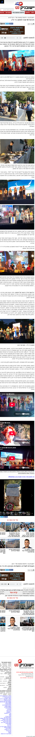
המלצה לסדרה (8, 704)
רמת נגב (5, 665)
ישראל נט (9, 724)
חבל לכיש (11, 17)
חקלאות (4, 694)
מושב (10, 714)
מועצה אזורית (8, 716)
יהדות (10, 693)
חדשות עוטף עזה (7, 717)
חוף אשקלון (8, 671)
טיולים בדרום (8, 708)
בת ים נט (9, 725)
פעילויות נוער (8, 676)
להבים (9, 665)
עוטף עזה (8, 12)
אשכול (9, 663)
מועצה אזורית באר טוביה (5, 720)
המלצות (5, 687)
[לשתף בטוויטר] (7, 24)
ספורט (9, 684)
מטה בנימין (5, 666)
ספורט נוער (8, 685)
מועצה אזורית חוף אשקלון (5, 718)
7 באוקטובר (8, 712)
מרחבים (6, 670)
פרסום (9, 732)
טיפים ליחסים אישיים (6, 705)
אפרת (3, 667)
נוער (10, 675)
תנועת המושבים (7, 698)
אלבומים (2, 676)
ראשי (32, 12)
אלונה (10, 668)
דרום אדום (9, 691)
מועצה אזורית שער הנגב (6, 722)
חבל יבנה (8, 667)
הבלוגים (5, 693)
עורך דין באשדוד (7, 729)
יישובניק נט (31, 17)
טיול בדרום (8, 710)
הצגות (5, 673)
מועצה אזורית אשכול (6, 719)
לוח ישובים (8, 678)
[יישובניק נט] (23, 668)
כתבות (9, 673)
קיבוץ (10, 715)
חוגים (10, 679)
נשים (10, 686)
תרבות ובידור (8, 672)
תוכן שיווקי (9, 689)
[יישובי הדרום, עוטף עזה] (24, 11)
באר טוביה (4, 663)
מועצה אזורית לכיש (7, 721)
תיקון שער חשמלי (7, 700)
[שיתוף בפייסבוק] (11, 24)
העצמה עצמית (8, 706)
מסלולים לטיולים (7, 707)
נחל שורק (5, 664)
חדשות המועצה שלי (18, 12)
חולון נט (9, 731)
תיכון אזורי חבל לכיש (6, 696)
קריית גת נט (8, 730)
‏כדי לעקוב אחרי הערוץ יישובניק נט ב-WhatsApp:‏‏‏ (21, 476)
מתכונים (5, 681)
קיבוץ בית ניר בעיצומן (27, 588)
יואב (13, 564)
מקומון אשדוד (8, 723)
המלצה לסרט (8, 703)
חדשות (28, 12)
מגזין (10, 680)
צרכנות (9, 688)
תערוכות (9, 674)
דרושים (5, 679)
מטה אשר (5, 668)
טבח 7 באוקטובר (7, 713)
